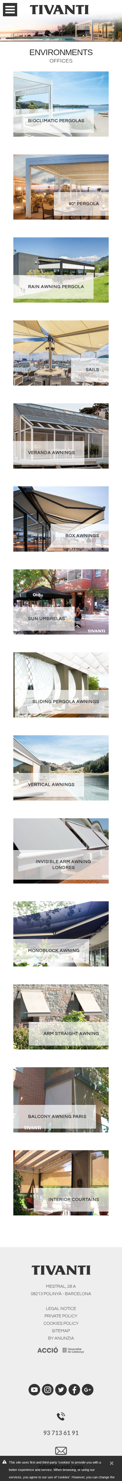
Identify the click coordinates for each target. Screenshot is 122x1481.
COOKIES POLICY (61, 1323)
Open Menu (10, 9)
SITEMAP (61, 1331)
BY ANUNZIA (61, 1338)
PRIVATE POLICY (60, 1316)
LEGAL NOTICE (61, 1308)
